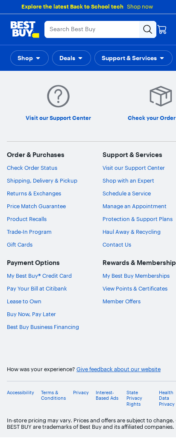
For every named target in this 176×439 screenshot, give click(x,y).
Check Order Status (32, 167)
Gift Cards (19, 244)
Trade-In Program (29, 231)
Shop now (140, 6)
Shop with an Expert (128, 180)
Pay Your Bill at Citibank (37, 288)
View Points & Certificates (135, 288)
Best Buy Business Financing (43, 326)
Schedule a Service (127, 193)
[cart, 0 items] (162, 29)
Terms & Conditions (53, 395)
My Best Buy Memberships (136, 275)
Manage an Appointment (135, 206)
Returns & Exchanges (34, 193)
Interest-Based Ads (107, 395)
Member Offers (122, 301)
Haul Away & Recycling (132, 231)
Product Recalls (27, 218)
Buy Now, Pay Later (31, 314)
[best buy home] (24, 29)
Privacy (81, 392)
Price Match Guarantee (36, 206)
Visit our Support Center (134, 167)
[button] (29, 58)
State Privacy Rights (134, 398)
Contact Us (117, 244)
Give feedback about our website (118, 369)
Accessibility (20, 392)
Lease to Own (24, 301)
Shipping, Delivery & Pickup (42, 180)
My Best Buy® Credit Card (39, 275)
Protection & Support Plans (138, 218)
